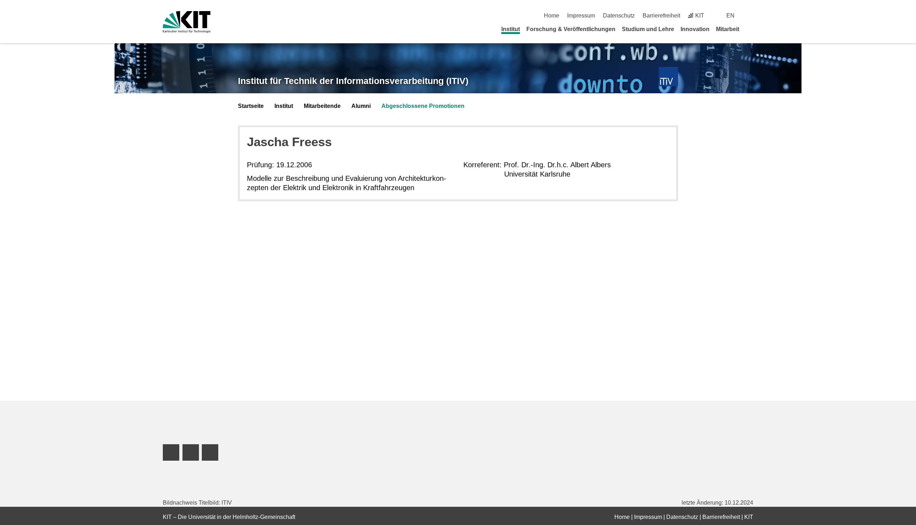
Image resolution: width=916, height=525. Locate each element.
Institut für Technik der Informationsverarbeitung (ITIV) (353, 81)
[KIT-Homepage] (186, 22)
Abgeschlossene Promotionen (422, 106)
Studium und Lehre (648, 29)
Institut (510, 29)
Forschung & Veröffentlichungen (570, 29)
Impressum (581, 16)
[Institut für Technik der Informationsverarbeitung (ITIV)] (668, 76)
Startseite (251, 106)
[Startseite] (750, 29)
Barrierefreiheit (661, 16)
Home (551, 16)
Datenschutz (619, 16)
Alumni (361, 106)
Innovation (695, 29)
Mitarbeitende (322, 106)
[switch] (750, 15)
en (730, 16)
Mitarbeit (727, 29)
